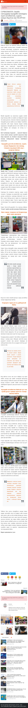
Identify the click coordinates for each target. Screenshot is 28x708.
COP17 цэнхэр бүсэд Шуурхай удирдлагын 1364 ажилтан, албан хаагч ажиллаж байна (16, 676)
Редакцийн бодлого (8, 706)
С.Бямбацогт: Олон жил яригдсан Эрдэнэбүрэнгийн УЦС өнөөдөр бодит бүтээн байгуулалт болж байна (11, 591)
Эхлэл (2, 706)
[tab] (11, 637)
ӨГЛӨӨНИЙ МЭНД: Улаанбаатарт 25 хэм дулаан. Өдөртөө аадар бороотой (16, 689)
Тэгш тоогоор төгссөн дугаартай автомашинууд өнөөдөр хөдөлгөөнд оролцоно (15, 669)
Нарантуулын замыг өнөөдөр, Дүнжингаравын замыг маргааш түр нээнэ (15, 682)
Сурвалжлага (11, 20)
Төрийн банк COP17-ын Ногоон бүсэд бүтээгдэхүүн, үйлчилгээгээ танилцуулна (16, 696)
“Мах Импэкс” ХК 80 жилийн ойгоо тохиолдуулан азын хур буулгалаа (15, 655)
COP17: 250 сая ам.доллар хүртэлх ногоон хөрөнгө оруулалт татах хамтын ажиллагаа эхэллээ (16, 648)
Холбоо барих (23, 706)
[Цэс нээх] (25, 1)
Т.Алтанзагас (6, 20)
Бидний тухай (16, 706)
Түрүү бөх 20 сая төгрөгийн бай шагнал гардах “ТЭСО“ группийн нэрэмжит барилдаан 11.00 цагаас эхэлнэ (16, 662)
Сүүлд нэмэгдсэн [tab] (5, 637)
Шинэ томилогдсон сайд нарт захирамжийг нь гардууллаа (15, 583)
